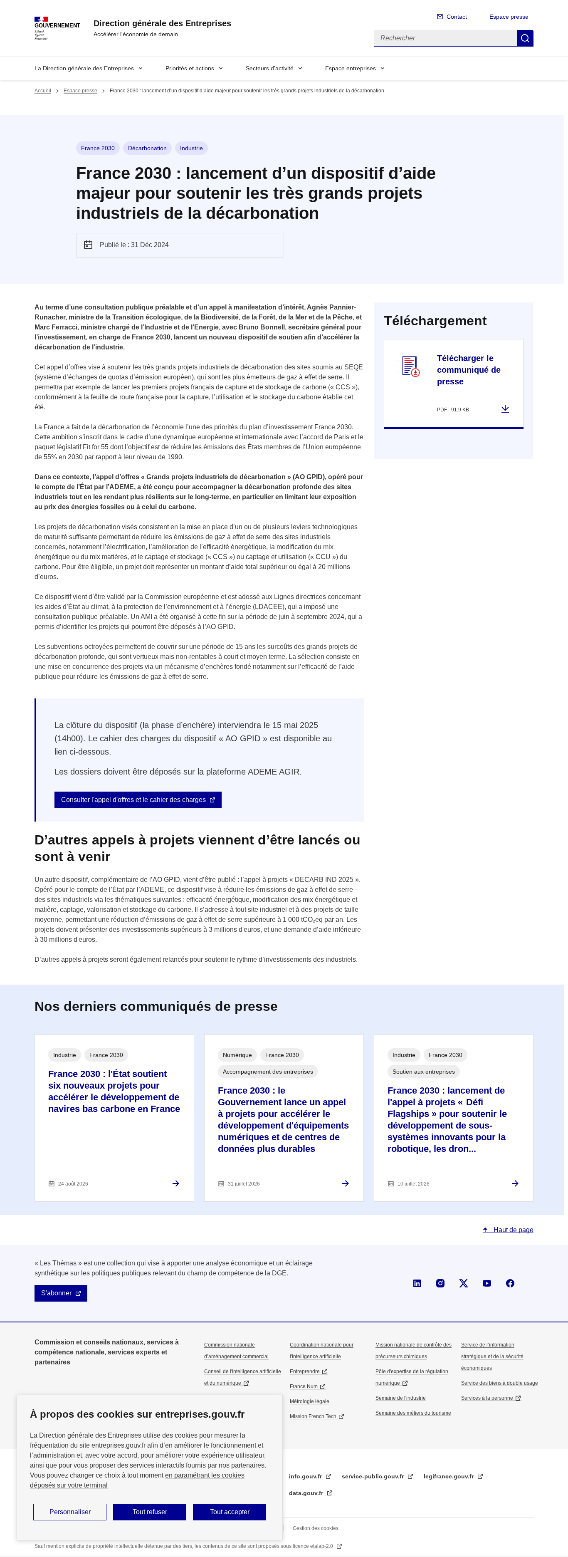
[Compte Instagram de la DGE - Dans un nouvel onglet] (440, 1283)
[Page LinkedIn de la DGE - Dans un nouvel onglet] (417, 1283)
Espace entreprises (350, 68)
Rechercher (525, 38)
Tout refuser (150, 1511)
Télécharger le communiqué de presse (469, 370)
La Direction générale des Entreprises (84, 68)
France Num (304, 1386)
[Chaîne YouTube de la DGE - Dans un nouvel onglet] (487, 1283)
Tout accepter (229, 1511)
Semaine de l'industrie (400, 1398)
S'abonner (56, 1293)
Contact (457, 16)
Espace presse (508, 16)
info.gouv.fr (306, 1476)
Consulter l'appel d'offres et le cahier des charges (133, 799)
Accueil (43, 91)
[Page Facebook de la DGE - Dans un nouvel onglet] (510, 1283)
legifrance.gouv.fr (449, 1476)
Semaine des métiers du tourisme (413, 1413)
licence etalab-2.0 (313, 1546)
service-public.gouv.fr (373, 1476)
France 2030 (98, 148)
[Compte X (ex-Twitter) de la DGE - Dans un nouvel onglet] (463, 1283)
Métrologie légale (309, 1401)
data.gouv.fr (307, 1493)
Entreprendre (305, 1371)
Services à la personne (487, 1398)
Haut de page (512, 1229)
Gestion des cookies (315, 1528)
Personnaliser (70, 1511)
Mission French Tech (313, 1416)
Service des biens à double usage (499, 1383)
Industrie (191, 148)
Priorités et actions (189, 68)
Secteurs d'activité (270, 68)
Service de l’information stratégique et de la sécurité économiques (492, 1356)
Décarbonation (147, 148)
